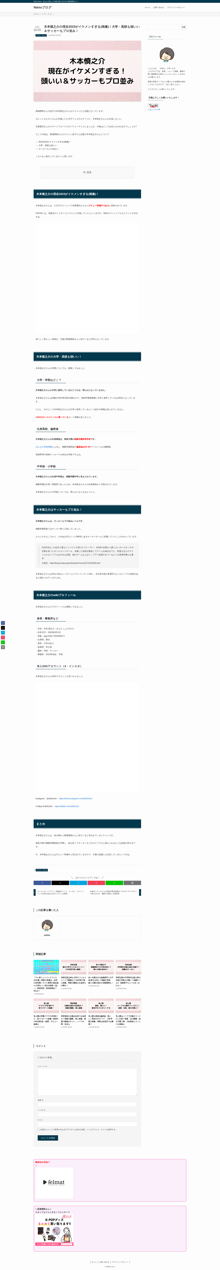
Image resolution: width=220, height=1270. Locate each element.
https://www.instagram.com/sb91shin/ (75, 798)
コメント (42, 1066)
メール (41, 1110)
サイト (40, 1120)
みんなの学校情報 (44, 447)
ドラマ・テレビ (41, 35)
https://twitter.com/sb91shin (67, 806)
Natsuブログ (43, 7)
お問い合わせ (104, 1262)
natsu (47, 935)
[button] (42, 883)
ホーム (94, 1262)
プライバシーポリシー (120, 1262)
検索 (183, 27)
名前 (41, 1100)
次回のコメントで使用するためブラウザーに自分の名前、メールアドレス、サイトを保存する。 (78, 1130)
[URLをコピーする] (132, 883)
